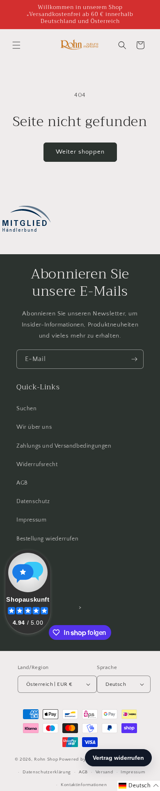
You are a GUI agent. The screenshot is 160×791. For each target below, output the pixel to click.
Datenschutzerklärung (47, 772)
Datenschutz (33, 501)
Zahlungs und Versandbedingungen (64, 446)
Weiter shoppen (80, 151)
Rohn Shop (46, 759)
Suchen (26, 408)
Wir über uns (34, 427)
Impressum (31, 520)
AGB (22, 483)
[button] (16, 45)
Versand (104, 772)
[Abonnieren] (134, 359)
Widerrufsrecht (36, 464)
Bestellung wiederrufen (47, 539)
